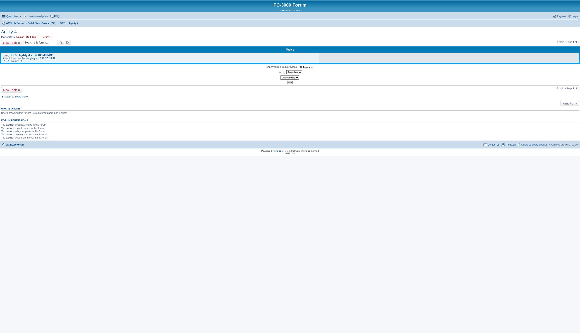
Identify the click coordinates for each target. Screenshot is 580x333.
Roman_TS (22, 37)
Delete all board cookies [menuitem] (534, 144)
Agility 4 (73, 23)
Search (61, 42)
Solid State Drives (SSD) (42, 23)
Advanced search (67, 42)
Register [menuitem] (561, 16)
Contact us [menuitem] (494, 144)
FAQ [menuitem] (56, 16)
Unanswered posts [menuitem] (38, 16)
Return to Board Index (16, 96)
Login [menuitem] (575, 16)
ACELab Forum (15, 23)
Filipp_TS (35, 37)
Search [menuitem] (576, 23)
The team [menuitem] (510, 144)
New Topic (10, 43)
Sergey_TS (48, 37)
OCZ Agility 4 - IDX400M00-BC (32, 55)
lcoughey (31, 58)
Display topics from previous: (282, 67)
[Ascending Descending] (290, 77)
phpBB (278, 151)
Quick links (12, 16)
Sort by (282, 72)
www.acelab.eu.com (290, 10)
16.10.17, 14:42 (46, 58)
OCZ (62, 23)
